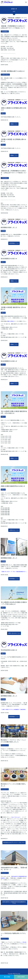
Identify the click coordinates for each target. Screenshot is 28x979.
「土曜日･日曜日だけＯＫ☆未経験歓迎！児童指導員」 (13, 709)
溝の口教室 (7, 976)
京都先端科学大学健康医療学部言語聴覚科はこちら (14, 902)
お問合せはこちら (14, 530)
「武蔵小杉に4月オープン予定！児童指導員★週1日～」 (14, 571)
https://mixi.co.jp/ (15, 817)
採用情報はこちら (14, 243)
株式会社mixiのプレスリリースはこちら (14, 842)
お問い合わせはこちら (14, 633)
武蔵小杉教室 (10, 321)
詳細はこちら (14, 124)
